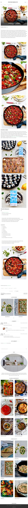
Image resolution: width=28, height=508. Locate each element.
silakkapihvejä (8, 285)
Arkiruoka (5, 4)
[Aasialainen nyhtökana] (7, 307)
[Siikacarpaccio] (21, 449)
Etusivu (1, 4)
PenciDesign (20, 505)
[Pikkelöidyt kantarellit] (7, 426)
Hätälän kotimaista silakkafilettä (15, 136)
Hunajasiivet (20, 316)
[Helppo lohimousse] (21, 488)
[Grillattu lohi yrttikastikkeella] (7, 449)
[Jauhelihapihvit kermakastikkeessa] (21, 388)
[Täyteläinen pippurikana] (21, 407)
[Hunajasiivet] (20, 307)
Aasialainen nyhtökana (7, 316)
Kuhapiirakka (2, 478)
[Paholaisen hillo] (7, 407)
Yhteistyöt (15, 288)
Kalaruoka (6, 288)
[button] (2, 308)
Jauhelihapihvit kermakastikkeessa (19, 397)
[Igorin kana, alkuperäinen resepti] (7, 388)
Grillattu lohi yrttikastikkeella (4, 458)
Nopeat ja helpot (10, 288)
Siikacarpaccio (16, 458)
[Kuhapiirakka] (7, 468)
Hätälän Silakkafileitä (6, 212)
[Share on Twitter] (16, 291)
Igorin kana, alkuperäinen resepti (5, 397)
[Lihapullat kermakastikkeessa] (21, 426)
